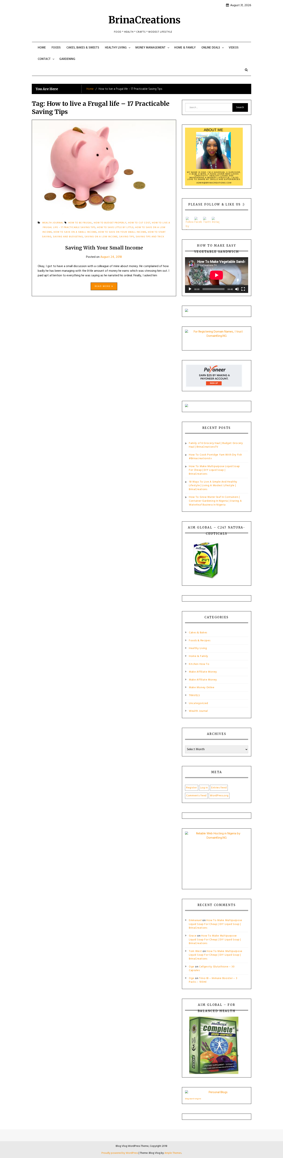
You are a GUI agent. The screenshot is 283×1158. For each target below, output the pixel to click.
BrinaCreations (144, 20)
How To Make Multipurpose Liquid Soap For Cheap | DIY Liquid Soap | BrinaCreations (214, 470)
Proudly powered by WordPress (120, 1153)
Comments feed (196, 795)
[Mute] (237, 289)
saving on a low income (101, 237)
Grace (193, 936)
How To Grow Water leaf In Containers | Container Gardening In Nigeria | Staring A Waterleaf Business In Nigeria (215, 501)
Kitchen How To (199, 664)
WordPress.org (219, 795)
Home (42, 47)
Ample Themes (172, 1153)
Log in (204, 788)
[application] (216, 275)
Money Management (150, 47)
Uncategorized (198, 703)
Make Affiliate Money (203, 672)
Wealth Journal (198, 711)
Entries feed (219, 788)
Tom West (195, 951)
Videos (234, 47)
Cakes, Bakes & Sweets (82, 47)
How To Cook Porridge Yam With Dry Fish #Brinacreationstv (215, 457)
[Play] (190, 289)
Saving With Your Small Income (104, 248)
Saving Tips (126, 237)
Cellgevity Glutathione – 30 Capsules (212, 969)
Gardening (67, 59)
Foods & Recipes (199, 640)
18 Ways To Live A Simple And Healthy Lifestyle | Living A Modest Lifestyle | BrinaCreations (213, 486)
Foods (56, 47)
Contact (44, 59)
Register (191, 788)
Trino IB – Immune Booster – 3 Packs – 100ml (213, 980)
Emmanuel (195, 920)
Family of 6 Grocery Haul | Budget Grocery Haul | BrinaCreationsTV (216, 445)
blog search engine (193, 1098)
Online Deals (210, 47)
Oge (191, 967)
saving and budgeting (68, 237)
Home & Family (185, 47)
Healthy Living (116, 47)
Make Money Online (201, 687)
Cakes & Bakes (198, 632)
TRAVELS (194, 695)
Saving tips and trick (150, 237)
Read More (103, 286)
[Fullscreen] (243, 289)
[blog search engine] (216, 1093)
